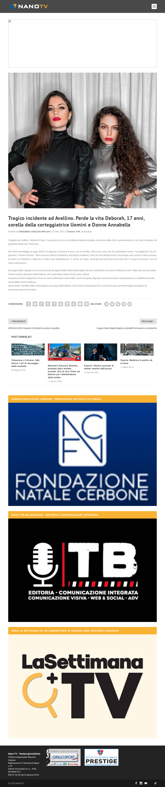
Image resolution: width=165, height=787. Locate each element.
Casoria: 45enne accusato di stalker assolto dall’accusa (99, 367)
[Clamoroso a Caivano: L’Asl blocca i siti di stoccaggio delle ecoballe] (27, 349)
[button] (82, 43)
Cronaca (70, 231)
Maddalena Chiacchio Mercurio (34, 231)
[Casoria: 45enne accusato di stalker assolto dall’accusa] (100, 352)
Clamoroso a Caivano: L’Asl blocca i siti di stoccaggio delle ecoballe (25, 363)
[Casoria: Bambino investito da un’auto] (136, 349)
